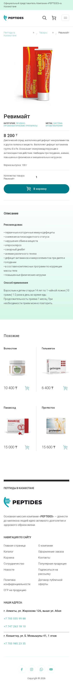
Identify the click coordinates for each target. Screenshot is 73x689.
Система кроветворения (54, 124)
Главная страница (15, 545)
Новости (9, 569)
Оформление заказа (51, 551)
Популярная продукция (52, 563)
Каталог (8, 551)
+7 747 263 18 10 (15, 626)
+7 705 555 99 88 (15, 618)
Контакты (44, 557)
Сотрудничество (14, 563)
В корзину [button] (27, 388)
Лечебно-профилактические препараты (20, 124)
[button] (67, 42)
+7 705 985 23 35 (15, 643)
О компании (45, 545)
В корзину (39, 188)
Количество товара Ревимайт (14, 177)
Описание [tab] (11, 213)
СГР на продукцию (15, 590)
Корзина (9, 557)
